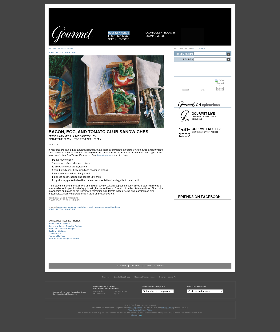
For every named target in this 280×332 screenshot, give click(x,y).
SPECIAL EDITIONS (118, 39)
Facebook (185, 84)
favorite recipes (105, 155)
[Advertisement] (110, 249)
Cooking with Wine (57, 231)
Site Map (121, 266)
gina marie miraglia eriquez (107, 207)
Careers (106, 277)
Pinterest (220, 84)
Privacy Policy (167, 308)
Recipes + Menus (65, 48)
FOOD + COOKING (118, 36)
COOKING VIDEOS (155, 36)
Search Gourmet (184, 53)
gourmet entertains (67, 207)
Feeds (59, 52)
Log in (194, 48)
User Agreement (135, 308)
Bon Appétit (98, 291)
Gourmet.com (99, 293)
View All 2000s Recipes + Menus (64, 238)
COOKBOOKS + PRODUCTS (161, 32)
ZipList (117, 293)
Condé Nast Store (122, 277)
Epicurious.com (120, 291)
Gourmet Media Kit (167, 277)
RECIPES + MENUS (118, 32)
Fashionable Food (57, 236)
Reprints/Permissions (144, 277)
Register (202, 48)
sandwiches (82, 207)
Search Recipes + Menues (184, 59)
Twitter (202, 84)
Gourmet (52, 48)
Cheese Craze (55, 233)
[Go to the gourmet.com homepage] (73, 35)
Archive (135, 266)
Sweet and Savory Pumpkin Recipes (65, 226)
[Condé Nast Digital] (67, 285)
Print (51, 52)
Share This (70, 52)
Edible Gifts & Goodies (59, 223)
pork (91, 207)
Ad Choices (135, 315)
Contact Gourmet (154, 266)
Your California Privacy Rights (140, 310)
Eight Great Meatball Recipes (62, 228)
